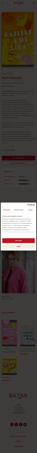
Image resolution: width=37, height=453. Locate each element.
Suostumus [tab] (6, 210)
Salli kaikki (18, 240)
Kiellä (18, 246)
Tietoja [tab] (30, 210)
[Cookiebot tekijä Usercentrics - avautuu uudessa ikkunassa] (27, 205)
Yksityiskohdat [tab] (18, 210)
